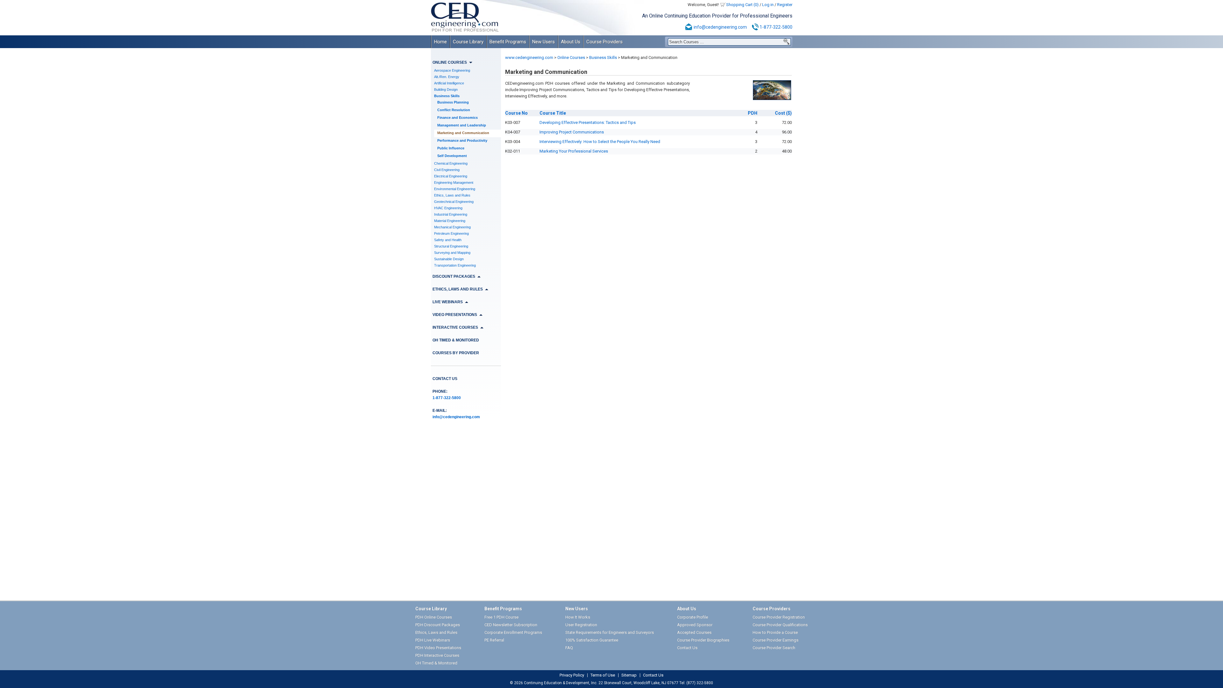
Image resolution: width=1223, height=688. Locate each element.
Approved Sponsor (694, 624)
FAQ (569, 647)
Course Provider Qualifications (780, 624)
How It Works (577, 617)
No (516, 113)
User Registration (581, 624)
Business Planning (453, 102)
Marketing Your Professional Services (574, 151)
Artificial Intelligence (449, 83)
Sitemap (629, 675)
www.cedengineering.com (529, 57)
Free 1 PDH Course (501, 617)
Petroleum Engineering (451, 233)
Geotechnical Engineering (454, 202)
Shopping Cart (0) (742, 4)
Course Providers (604, 42)
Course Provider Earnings (775, 640)
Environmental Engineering (454, 189)
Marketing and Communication (463, 133)
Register (784, 4)
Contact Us (445, 378)
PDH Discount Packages (437, 624)
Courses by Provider (456, 353)
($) (783, 113)
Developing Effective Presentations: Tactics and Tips (588, 122)
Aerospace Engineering (452, 70)
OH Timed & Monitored (456, 340)
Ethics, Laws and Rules (452, 195)
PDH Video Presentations (438, 647)
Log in (768, 4)
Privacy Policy (572, 675)
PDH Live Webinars (432, 640)
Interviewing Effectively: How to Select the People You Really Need (600, 141)
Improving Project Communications (572, 132)
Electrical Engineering (450, 176)
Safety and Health (447, 240)
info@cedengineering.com (720, 27)
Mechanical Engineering (452, 227)
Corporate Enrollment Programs (513, 632)
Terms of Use (602, 675)
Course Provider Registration (779, 617)
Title (553, 113)
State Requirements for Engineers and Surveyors (609, 632)
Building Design (446, 89)
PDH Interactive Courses (437, 655)
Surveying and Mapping (452, 252)
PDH (752, 113)
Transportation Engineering (455, 265)
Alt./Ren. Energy (446, 77)
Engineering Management (453, 182)
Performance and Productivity (462, 140)
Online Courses (571, 57)
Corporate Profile (692, 617)
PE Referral (494, 640)
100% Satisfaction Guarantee (591, 640)
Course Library (468, 42)
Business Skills (447, 96)
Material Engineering (449, 221)
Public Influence (450, 148)
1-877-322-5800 (776, 27)
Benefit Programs (508, 42)
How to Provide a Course (775, 632)
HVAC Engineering (448, 208)
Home (440, 42)
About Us (570, 42)
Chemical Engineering (451, 163)
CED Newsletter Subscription (510, 624)
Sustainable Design (449, 259)
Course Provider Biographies (703, 640)
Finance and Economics (457, 117)
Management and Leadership (461, 125)
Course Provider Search (774, 647)
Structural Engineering (451, 246)
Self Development (452, 156)
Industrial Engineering (450, 214)
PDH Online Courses (433, 617)
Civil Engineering (447, 170)
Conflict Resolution (453, 110)
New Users (543, 42)
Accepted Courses (694, 632)
